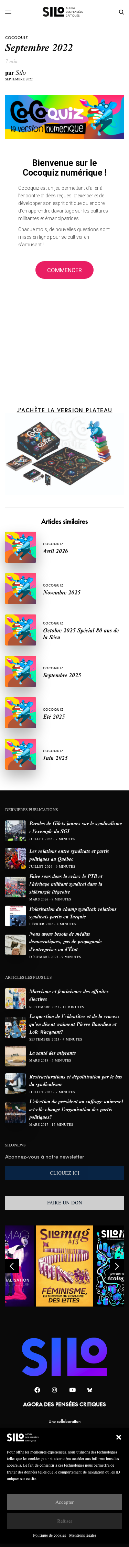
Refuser (64, 1521)
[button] (118, 1437)
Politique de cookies (49, 1535)
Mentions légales (82, 1535)
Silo (20, 72)
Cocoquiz (16, 37)
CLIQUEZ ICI (64, 1173)
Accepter (64, 1502)
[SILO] (64, 12)
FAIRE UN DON (64, 1203)
